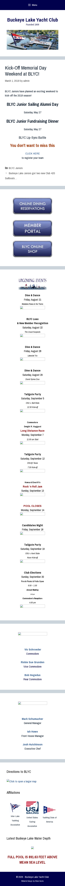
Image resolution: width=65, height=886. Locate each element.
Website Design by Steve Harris (32, 881)
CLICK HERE (32, 153)
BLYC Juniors (16, 168)
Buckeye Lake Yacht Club (32, 19)
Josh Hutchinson (32, 744)
